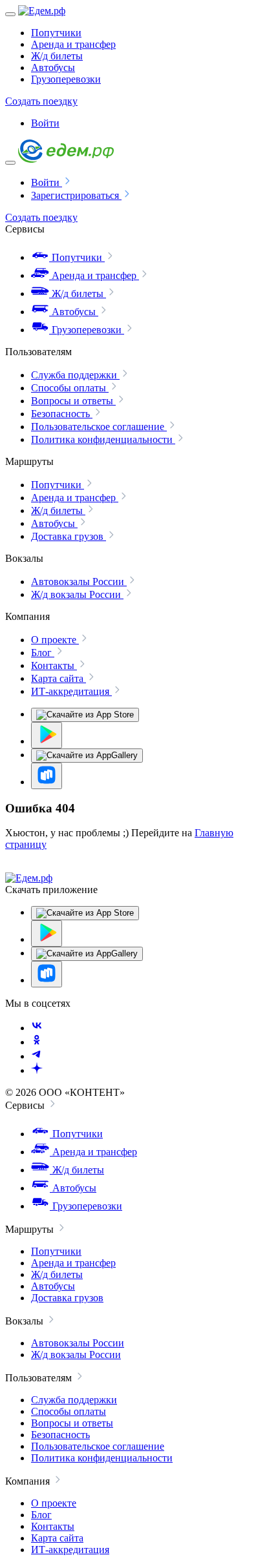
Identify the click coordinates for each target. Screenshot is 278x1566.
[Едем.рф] (41, 10)
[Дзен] (37, 1070)
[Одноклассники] (37, 1041)
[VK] (37, 1027)
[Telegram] (37, 1056)
